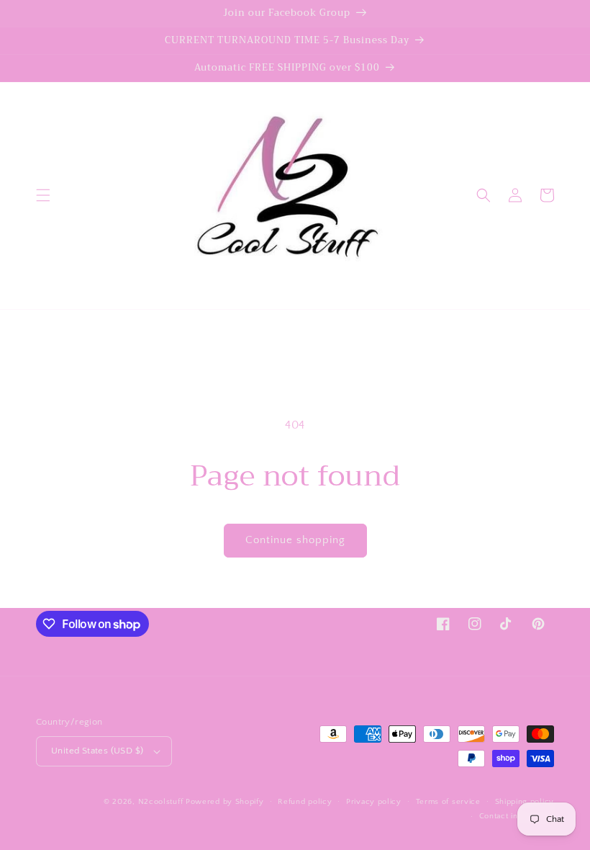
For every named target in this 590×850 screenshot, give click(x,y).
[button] (43, 195)
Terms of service (448, 801)
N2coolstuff (160, 801)
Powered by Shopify (225, 801)
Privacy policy (373, 801)
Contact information (516, 816)
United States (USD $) (97, 751)
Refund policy (305, 801)
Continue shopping (295, 540)
